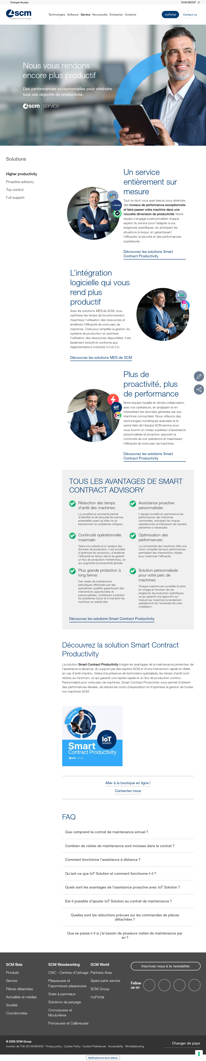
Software (73, 14)
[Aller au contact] (199, 376)
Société (11, 1005)
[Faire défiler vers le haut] (199, 1036)
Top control (14, 189)
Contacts (130, 14)
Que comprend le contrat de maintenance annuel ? (106, 832)
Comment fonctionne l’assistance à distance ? (102, 859)
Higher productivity (21, 174)
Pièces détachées (19, 989)
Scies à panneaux (62, 994)
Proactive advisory (20, 181)
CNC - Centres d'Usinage (68, 972)
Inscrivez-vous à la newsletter (165, 966)
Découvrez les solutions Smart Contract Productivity (148, 253)
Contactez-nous (128, 791)
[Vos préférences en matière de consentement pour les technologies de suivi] (199, 1054)
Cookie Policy (72, 1046)
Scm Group (189, 2)
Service (85, 14)
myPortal (170, 14)
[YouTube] (164, 985)
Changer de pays (186, 1043)
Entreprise (116, 14)
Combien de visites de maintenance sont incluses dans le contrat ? (119, 845)
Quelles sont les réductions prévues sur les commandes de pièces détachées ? (125, 917)
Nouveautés (100, 14)
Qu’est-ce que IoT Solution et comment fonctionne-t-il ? (110, 873)
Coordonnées (16, 1013)
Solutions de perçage (64, 1002)
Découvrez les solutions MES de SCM (101, 357)
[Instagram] (194, 985)
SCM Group (100, 989)
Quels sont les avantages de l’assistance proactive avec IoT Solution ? (122, 887)
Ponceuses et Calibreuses (68, 1023)
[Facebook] (149, 985)
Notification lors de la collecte (103, 1058)
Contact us (190, 14)
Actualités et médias (21, 997)
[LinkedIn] (179, 985)
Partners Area (101, 972)
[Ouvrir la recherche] (141, 14)
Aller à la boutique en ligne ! (127, 783)
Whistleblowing (134, 1046)
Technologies (56, 14)
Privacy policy (53, 1046)
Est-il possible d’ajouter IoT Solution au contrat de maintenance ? (118, 901)
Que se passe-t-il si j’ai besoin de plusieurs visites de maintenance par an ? (124, 935)
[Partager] (199, 389)
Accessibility (115, 1046)
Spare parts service (105, 980)
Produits (12, 972)
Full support (15, 197)
